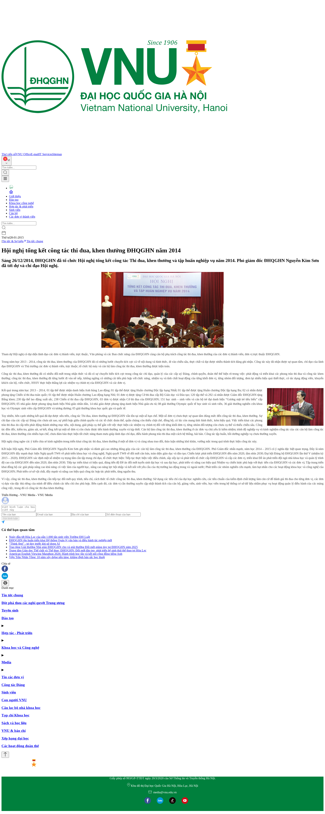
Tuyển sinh (10, 610)
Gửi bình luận (10, 518)
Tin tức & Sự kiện (13, 241)
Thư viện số (9, 154)
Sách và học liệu (14, 723)
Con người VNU (14, 700)
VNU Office (23, 154)
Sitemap (57, 154)
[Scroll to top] (5, 755)
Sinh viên (14, 209)
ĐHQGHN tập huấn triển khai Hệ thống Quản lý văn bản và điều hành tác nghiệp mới (60, 540)
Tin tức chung (35, 241)
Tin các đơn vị (13, 677)
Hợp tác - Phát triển (17, 633)
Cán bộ (13, 213)
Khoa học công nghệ (21, 203)
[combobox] (6, 161)
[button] (162, 569)
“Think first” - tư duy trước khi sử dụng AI (34, 543)
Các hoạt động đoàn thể (20, 746)
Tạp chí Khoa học (15, 715)
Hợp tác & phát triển (21, 206)
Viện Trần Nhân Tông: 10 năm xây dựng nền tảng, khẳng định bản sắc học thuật (57, 557)
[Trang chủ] (114, 150)
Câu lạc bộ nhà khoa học (21, 708)
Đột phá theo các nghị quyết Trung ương (33, 603)
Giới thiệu (15, 196)
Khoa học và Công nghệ (20, 648)
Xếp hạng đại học (15, 738)
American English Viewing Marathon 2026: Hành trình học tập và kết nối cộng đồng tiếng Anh (65, 553)
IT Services (45, 154)
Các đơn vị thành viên (22, 216)
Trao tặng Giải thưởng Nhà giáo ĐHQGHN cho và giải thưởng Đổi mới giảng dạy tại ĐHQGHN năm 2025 (73, 547)
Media (6, 662)
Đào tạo (13, 199)
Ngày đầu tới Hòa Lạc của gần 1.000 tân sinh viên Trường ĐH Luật (49, 536)
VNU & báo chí (14, 731)
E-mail (35, 154)
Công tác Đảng (13, 685)
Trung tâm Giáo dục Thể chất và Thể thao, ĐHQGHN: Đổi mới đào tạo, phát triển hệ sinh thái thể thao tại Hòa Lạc (77, 550)
